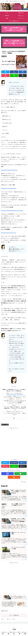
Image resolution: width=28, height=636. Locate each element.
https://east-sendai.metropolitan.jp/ (9, 170)
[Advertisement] (14, 443)
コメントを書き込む (14, 615)
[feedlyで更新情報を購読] (20, 473)
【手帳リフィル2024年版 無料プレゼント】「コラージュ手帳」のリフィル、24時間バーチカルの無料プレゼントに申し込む (14, 29)
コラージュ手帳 (5, 424)
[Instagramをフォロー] (7, 473)
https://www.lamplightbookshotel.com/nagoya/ (12, 210)
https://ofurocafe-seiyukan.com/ (8, 232)
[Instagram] (14, 418)
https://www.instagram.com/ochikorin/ (15, 394)
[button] (25, 318)
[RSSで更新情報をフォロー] (14, 477)
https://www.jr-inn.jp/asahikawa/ (8, 188)
